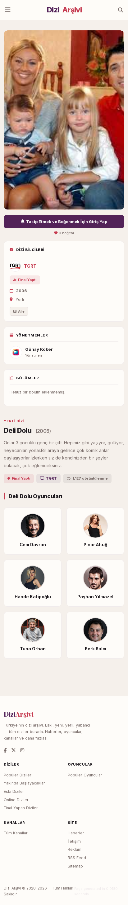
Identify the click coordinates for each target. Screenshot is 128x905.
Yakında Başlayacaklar (24, 783)
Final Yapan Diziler (21, 808)
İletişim (74, 841)
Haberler (76, 833)
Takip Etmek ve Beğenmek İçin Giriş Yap (66, 221)
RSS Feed (77, 857)
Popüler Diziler (17, 775)
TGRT (30, 266)
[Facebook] (5, 750)
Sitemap (75, 866)
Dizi (64, 10)
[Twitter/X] (13, 750)
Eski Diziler (14, 791)
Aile (21, 311)
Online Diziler (16, 799)
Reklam (74, 849)
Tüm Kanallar (16, 833)
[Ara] (120, 10)
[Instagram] (22, 750)
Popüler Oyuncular (85, 775)
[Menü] (8, 10)
